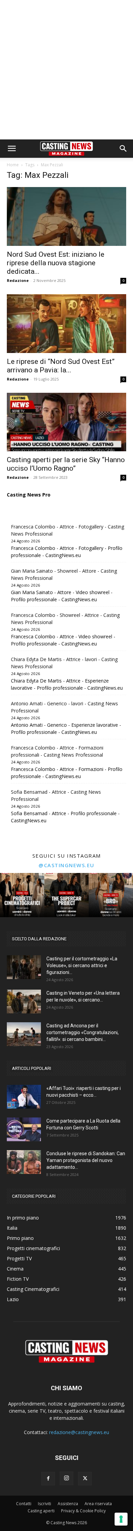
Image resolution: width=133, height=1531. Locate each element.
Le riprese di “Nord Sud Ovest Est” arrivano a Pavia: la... (61, 365)
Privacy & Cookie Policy (83, 1511)
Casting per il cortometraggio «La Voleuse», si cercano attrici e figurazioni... (81, 965)
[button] (12, 148)
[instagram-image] (22, 895)
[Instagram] (66, 1478)
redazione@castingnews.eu (79, 1432)
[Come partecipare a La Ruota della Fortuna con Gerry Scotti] (24, 1129)
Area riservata (98, 1504)
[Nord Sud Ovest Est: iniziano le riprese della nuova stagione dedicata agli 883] (66, 216)
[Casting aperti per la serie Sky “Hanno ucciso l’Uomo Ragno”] (66, 422)
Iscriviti (44, 1504)
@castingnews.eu (66, 865)
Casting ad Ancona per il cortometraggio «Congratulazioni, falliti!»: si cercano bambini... (82, 1032)
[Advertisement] (66, 69)
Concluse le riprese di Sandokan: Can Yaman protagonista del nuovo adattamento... (85, 1160)
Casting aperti (41, 1511)
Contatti (23, 1504)
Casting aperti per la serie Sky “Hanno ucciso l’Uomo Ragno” (66, 464)
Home (13, 165)
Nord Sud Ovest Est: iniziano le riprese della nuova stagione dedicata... (55, 262)
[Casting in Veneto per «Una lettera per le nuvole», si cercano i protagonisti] (24, 1001)
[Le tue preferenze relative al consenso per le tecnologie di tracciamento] (121, 1519)
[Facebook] (48, 1478)
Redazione (18, 280)
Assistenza (68, 1504)
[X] (85, 1478)
